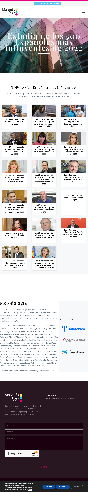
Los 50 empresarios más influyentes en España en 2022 (14, 121)
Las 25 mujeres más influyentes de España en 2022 (14, 235)
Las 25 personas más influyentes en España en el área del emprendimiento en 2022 (44, 179)
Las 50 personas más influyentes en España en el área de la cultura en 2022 (73, 233)
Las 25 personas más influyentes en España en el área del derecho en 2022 (15, 150)
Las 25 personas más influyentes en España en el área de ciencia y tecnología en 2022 (44, 122)
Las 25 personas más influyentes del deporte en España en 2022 (73, 122)
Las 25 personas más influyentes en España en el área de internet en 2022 (44, 208)
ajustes (29, 490)
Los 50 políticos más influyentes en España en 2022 (73, 197)
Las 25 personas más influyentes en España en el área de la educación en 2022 (14, 178)
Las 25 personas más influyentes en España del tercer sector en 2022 (44, 236)
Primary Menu (83, 12)
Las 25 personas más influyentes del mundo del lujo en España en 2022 (15, 264)
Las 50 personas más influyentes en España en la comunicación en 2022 (73, 178)
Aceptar (49, 487)
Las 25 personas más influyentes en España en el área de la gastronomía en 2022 (14, 208)
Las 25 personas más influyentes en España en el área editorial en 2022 (44, 150)
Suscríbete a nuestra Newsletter (47, 3)
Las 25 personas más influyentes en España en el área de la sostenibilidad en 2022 (44, 264)
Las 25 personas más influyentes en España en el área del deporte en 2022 (73, 150)
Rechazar (62, 487)
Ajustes (77, 487)
